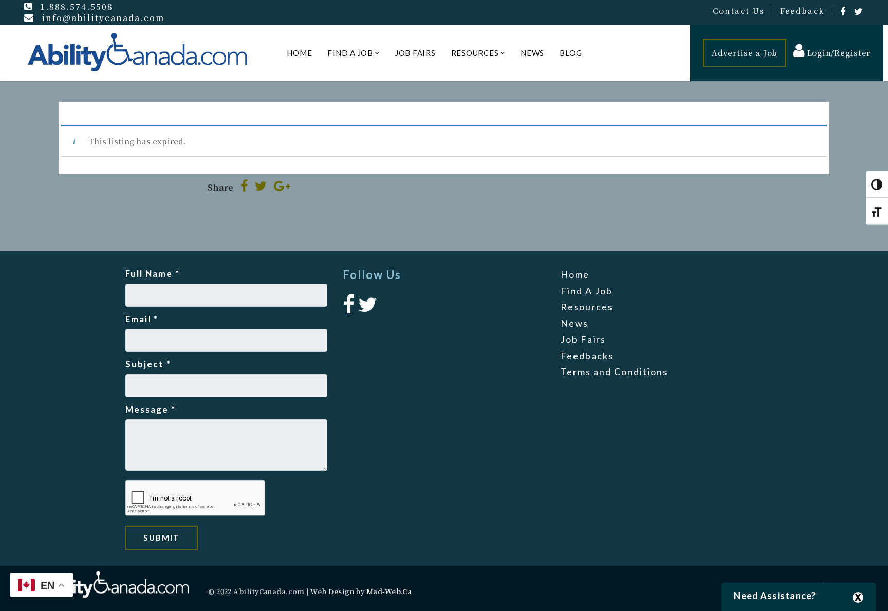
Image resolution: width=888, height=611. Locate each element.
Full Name (152, 273)
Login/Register (838, 52)
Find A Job (350, 53)
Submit (161, 537)
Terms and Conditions (614, 371)
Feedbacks (587, 355)
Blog (571, 53)
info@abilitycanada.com (103, 17)
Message (150, 409)
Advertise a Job (745, 52)
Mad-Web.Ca (389, 591)
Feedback (802, 11)
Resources (475, 53)
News (532, 53)
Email (141, 318)
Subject (148, 364)
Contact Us (738, 11)
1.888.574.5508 (76, 6)
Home (299, 53)
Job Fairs (415, 53)
